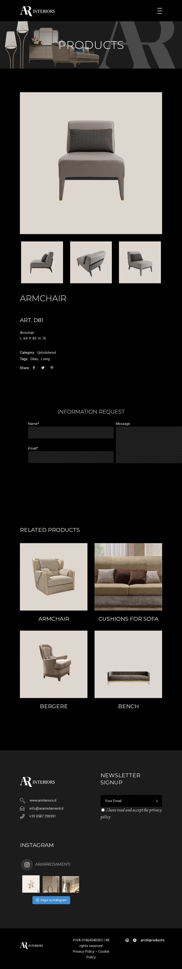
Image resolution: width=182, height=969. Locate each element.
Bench (128, 706)
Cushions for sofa (128, 618)
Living (45, 359)
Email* (33, 448)
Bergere (54, 706)
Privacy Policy (83, 951)
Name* (33, 424)
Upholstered (46, 352)
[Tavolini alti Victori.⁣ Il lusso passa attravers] (31, 884)
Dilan (34, 359)
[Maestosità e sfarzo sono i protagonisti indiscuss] (50, 884)
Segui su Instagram (54, 900)
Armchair (53, 618)
